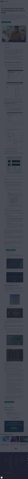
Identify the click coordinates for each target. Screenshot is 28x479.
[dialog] (14, 239)
